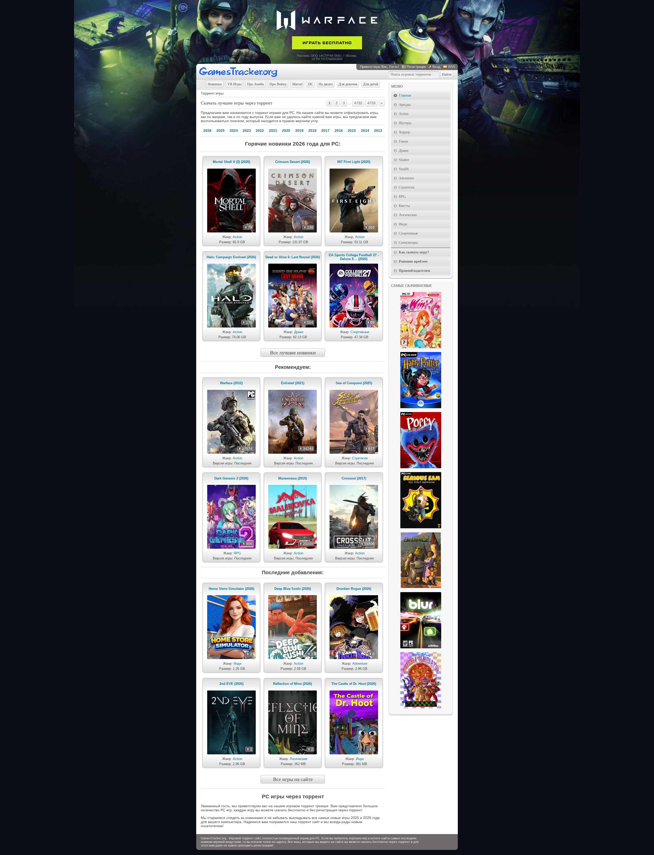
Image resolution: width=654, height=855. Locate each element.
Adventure (359, 663)
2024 (234, 130)
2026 (207, 130)
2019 (299, 130)
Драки (298, 332)
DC (310, 84)
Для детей (370, 84)
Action (237, 237)
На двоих (326, 84)
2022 (260, 130)
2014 (365, 130)
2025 (220, 130)
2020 (286, 130)
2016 (339, 130)
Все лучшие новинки (293, 352)
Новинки (215, 84)
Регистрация (416, 67)
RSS (451, 67)
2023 (247, 130)
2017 (325, 130)
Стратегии (360, 458)
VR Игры (234, 84)
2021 (273, 130)
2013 (378, 130)
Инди (237, 663)
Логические (298, 759)
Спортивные (360, 332)
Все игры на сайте (293, 779)
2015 (352, 130)
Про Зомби (255, 84)
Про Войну (278, 84)
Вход (436, 67)
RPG (237, 553)
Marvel (297, 84)
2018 (312, 130)
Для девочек (347, 84)
